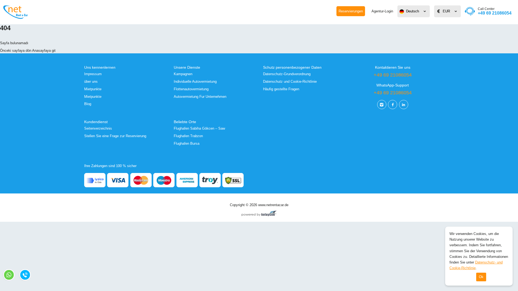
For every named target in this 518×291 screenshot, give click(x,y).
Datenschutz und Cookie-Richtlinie (290, 81)
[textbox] (414, 11)
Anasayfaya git (44, 50)
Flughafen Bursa (186, 143)
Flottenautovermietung (191, 89)
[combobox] (414, 11)
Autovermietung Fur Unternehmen (200, 97)
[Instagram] (381, 104)
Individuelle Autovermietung (195, 81)
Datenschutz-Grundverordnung (287, 74)
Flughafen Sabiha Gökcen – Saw (199, 128)
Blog (87, 104)
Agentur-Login (382, 11)
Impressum (93, 74)
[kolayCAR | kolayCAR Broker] (259, 213)
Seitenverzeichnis (98, 128)
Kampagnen (183, 74)
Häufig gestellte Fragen (281, 89)
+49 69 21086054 (495, 11)
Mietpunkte (92, 89)
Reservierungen (351, 11)
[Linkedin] (403, 104)
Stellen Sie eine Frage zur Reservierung (115, 136)
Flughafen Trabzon (188, 136)
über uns (91, 81)
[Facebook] (392, 104)
